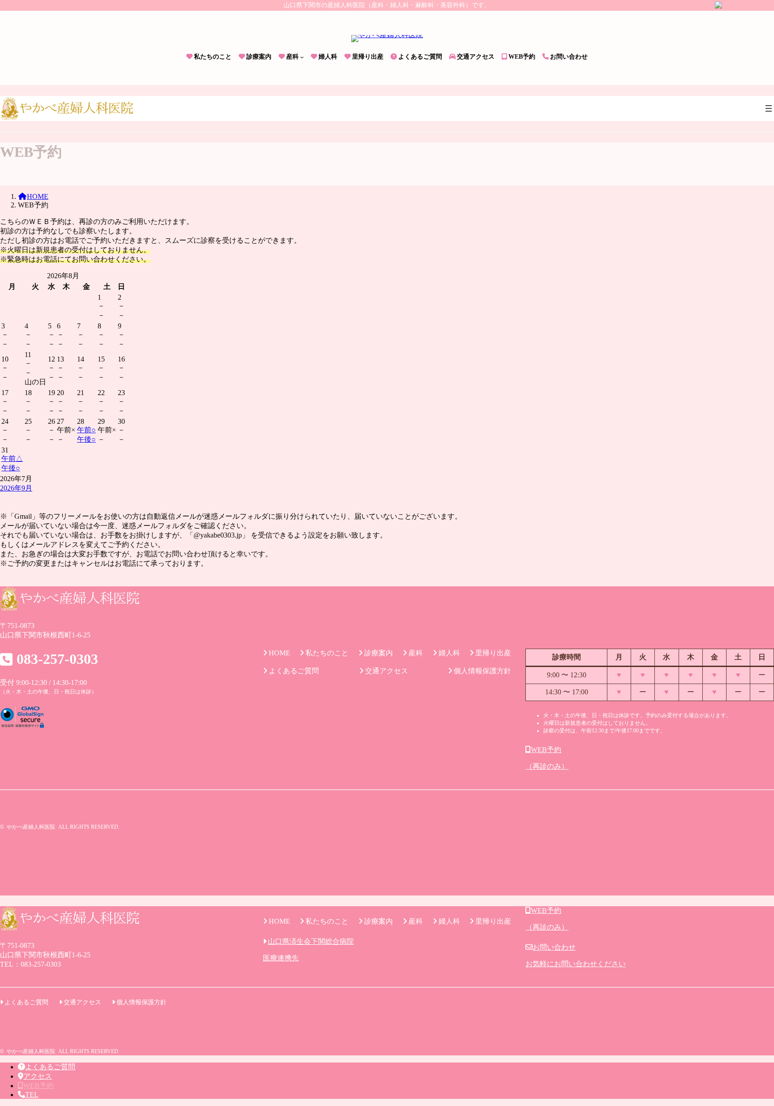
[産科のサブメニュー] (302, 57)
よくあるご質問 (50, 1067)
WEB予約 (38, 1085)
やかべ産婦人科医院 (31, 827)
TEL (32, 1094)
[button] (649, 758)
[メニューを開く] (768, 108)
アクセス (37, 1076)
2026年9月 (16, 488)
